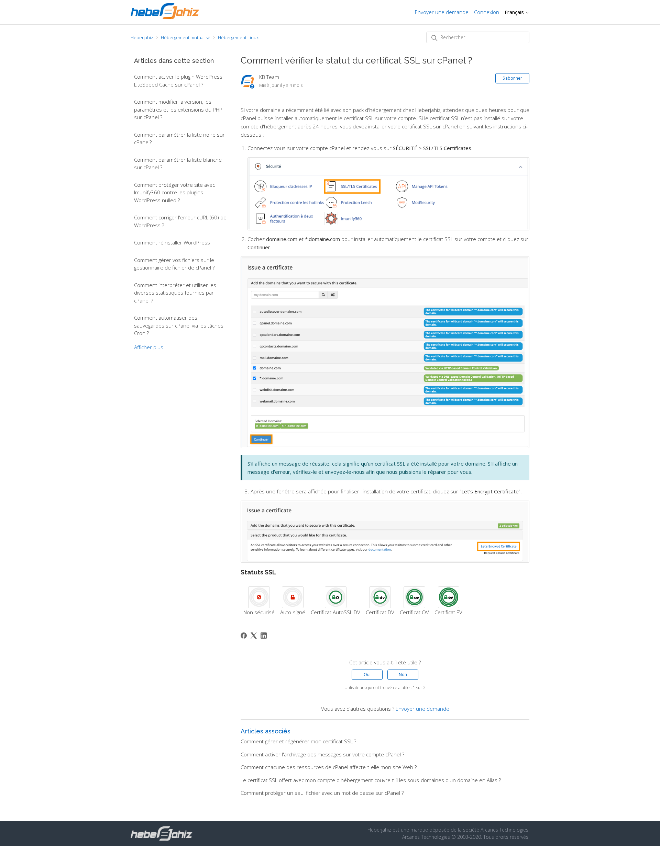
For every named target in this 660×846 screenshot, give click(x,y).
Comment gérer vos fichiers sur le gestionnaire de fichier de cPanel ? (174, 263)
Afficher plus (148, 347)
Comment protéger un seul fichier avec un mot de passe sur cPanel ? (322, 792)
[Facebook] (244, 635)
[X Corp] (254, 635)
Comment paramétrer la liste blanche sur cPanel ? (178, 163)
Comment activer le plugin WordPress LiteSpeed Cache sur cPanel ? (178, 80)
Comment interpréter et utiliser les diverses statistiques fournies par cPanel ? (175, 293)
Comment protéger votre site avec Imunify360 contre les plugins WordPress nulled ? (174, 192)
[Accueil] (165, 17)
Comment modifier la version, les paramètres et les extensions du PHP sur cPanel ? (178, 109)
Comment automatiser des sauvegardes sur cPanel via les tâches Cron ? (178, 325)
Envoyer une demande (442, 12)
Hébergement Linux (238, 37)
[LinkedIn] (264, 635)
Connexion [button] (486, 12)
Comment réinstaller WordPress (172, 242)
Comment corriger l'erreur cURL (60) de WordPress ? (180, 221)
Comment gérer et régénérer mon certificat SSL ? (298, 741)
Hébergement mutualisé (185, 37)
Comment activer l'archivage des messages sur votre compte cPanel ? (322, 754)
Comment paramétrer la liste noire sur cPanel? (179, 138)
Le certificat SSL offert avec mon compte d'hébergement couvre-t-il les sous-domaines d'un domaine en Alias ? (371, 780)
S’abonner (512, 78)
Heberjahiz (142, 37)
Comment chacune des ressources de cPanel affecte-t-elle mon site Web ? (329, 767)
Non (403, 674)
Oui (367, 674)
